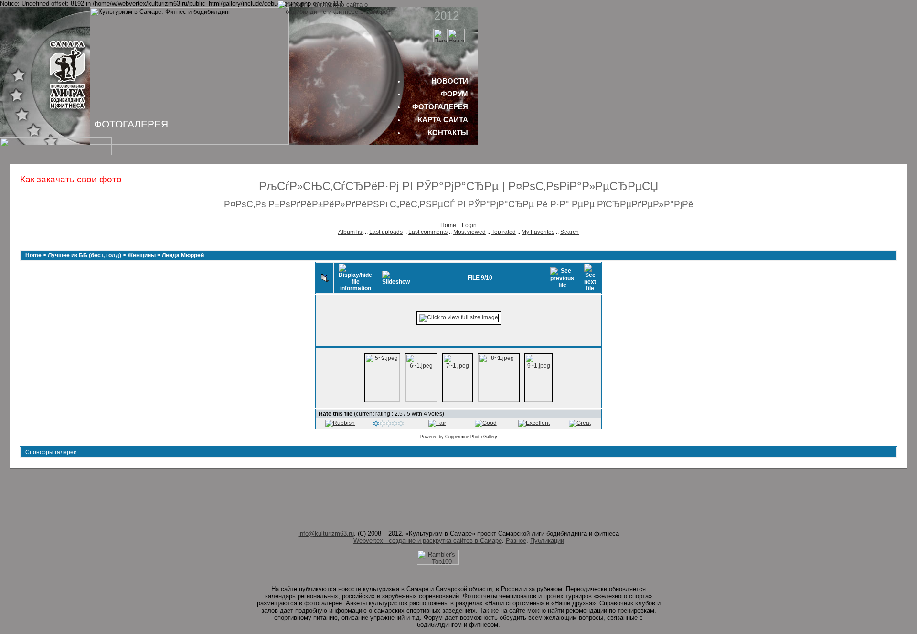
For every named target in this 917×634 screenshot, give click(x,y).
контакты (448, 132)
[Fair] (437, 423)
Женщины (142, 255)
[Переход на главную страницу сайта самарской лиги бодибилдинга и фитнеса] (338, 135)
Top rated (503, 232)
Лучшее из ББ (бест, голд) (84, 255)
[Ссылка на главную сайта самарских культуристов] (440, 39)
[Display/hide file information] (355, 278)
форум (454, 94)
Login (469, 225)
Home (448, 225)
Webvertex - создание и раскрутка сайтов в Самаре (427, 540)
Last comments (428, 232)
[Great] (580, 423)
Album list (350, 232)
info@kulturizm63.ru (326, 533)
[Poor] (388, 425)
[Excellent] (534, 423)
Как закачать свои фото (71, 179)
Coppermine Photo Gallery (471, 436)
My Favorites (538, 232)
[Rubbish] (340, 423)
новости (449, 81)
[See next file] (590, 278)
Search (569, 232)
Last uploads (386, 232)
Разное (516, 540)
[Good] (486, 423)
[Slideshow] (396, 277)
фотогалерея (440, 107)
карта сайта (443, 120)
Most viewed (469, 232)
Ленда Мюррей (183, 255)
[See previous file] (562, 278)
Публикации (547, 540)
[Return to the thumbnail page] (324, 278)
